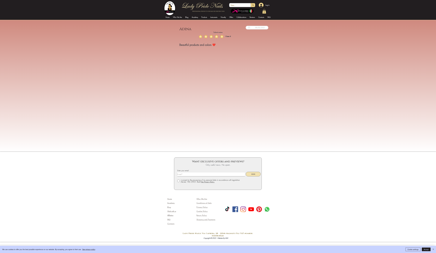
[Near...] (253, 5)
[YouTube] (251, 209)
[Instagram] (243, 209)
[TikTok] (227, 209)
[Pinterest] (259, 209)
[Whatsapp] (267, 209)
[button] (195, 17)
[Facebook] (235, 209)
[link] (264, 11)
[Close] (433, 249)
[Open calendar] (249, 27)
